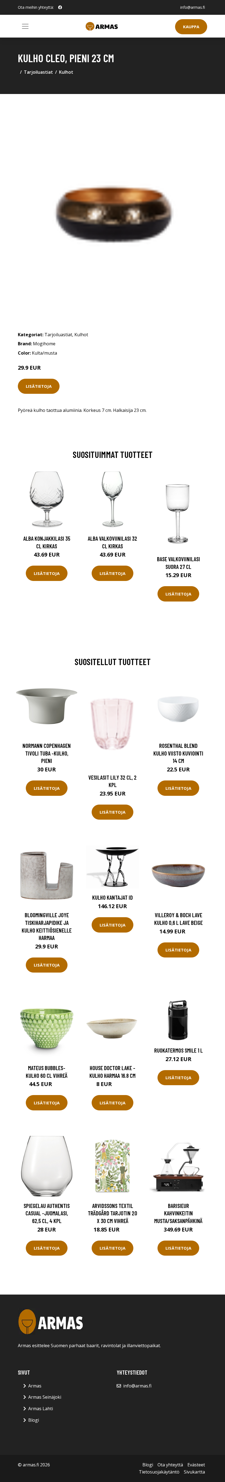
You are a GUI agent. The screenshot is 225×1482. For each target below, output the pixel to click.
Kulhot (66, 72)
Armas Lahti (40, 1409)
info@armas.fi (192, 7)
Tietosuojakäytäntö (159, 1472)
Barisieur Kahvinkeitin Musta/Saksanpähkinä (178, 1213)
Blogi (33, 1420)
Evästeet (196, 1465)
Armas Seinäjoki (44, 1397)
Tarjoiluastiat (38, 72)
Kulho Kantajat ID (112, 897)
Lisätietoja (39, 386)
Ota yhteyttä (170, 1465)
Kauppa (191, 26)
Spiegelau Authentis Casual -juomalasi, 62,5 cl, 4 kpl (47, 1213)
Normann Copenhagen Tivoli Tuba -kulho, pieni (46, 753)
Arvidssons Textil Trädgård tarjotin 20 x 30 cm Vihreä (112, 1213)
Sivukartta (194, 1472)
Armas (34, 1386)
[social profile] (60, 7)
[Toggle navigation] (25, 26)
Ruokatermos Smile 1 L (178, 1050)
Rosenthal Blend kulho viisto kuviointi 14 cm (178, 753)
